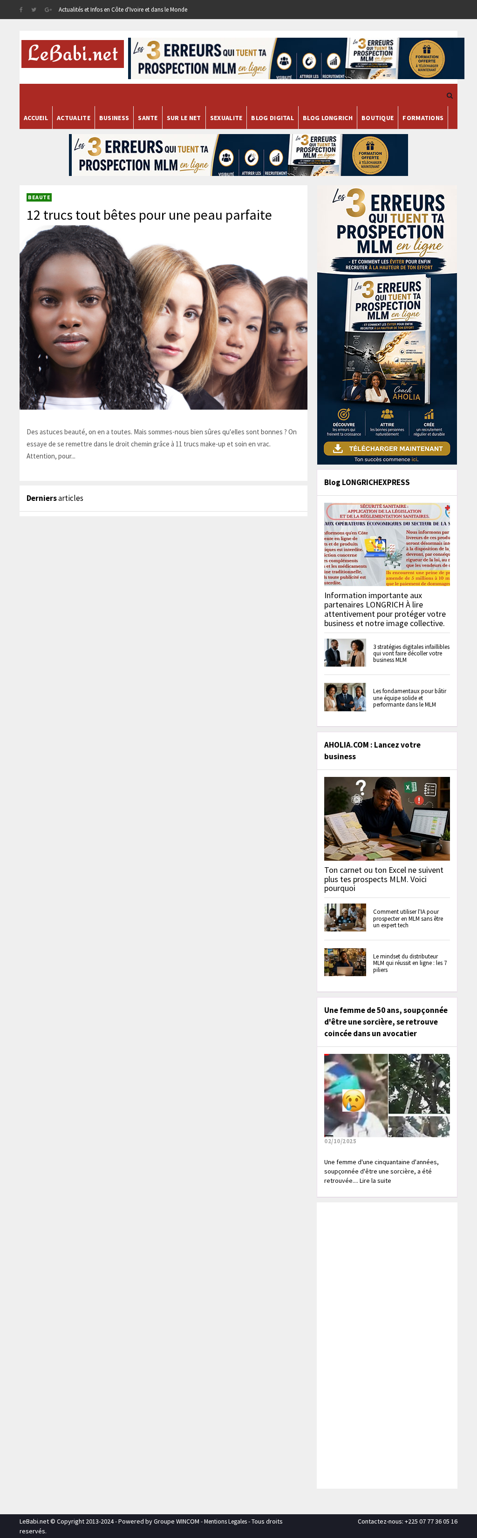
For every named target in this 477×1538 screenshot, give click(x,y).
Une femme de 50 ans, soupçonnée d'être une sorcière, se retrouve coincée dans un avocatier (386, 1022)
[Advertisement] (389, 1344)
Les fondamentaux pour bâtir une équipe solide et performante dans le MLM (409, 697)
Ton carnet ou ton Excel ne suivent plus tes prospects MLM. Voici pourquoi (383, 879)
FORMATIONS (422, 118)
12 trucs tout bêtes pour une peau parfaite (149, 214)
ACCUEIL (36, 118)
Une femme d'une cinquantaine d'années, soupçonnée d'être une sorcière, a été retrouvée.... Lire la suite (381, 1171)
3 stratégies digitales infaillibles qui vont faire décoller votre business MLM (411, 653)
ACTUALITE (73, 118)
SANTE (148, 118)
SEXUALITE (226, 118)
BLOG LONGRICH (328, 118)
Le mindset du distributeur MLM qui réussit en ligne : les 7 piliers (410, 963)
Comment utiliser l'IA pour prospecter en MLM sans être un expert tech (408, 918)
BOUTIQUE (377, 118)
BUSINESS (114, 118)
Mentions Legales (225, 1521)
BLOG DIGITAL (272, 118)
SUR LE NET (184, 118)
